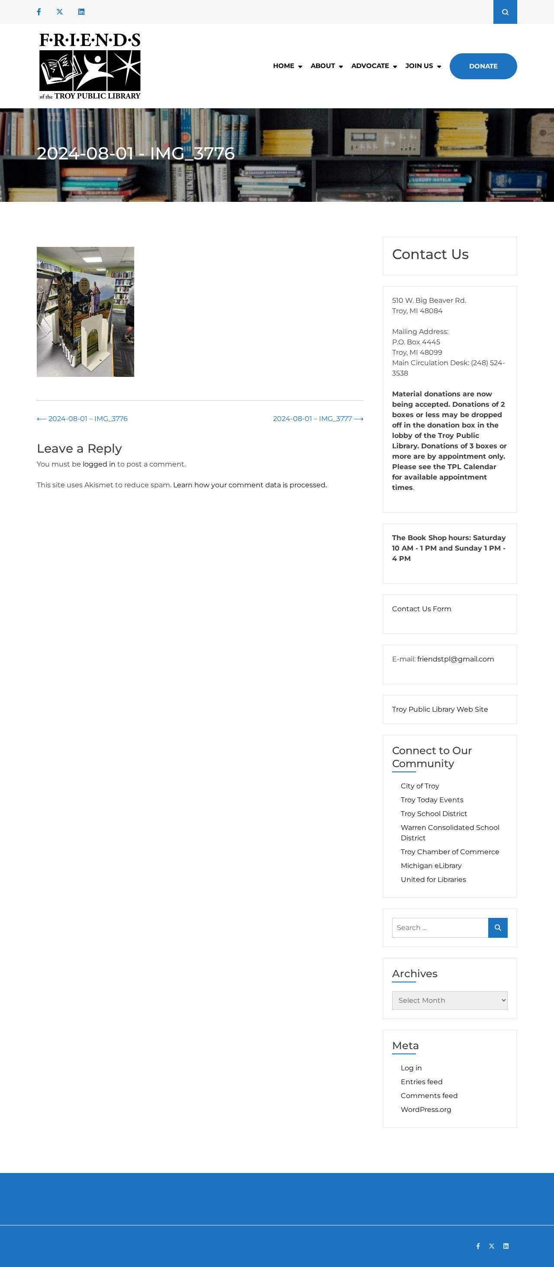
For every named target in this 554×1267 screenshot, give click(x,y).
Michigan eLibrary (431, 866)
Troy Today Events (432, 800)
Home (283, 66)
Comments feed (429, 1096)
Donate (483, 66)
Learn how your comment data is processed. (250, 485)
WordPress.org (426, 1109)
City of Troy (420, 786)
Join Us (419, 66)
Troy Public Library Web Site (440, 709)
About (323, 66)
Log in (411, 1068)
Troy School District (434, 814)
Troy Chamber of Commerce (450, 852)
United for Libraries (433, 879)
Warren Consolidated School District (450, 832)
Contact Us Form (421, 609)
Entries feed (422, 1082)
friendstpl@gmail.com (455, 659)
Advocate (370, 66)
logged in (99, 464)
